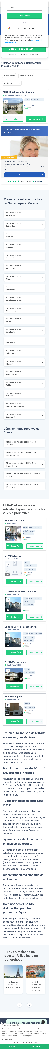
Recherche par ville (13, 83)
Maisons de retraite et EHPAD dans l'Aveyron (22, 485)
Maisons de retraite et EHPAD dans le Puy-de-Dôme (23, 453)
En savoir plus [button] (12, 119)
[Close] (43, 1022)
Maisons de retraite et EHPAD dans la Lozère (23, 475)
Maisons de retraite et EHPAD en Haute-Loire (21, 464)
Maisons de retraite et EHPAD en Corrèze (21, 443)
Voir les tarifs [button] (35, 119)
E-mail (11, 7)
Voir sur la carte (9, 76)
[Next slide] (29, 1005)
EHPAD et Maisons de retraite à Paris (13, 985)
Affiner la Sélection (26, 76)
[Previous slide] (19, 1005)
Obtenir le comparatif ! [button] (22, 48)
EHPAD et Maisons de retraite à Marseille (36, 986)
